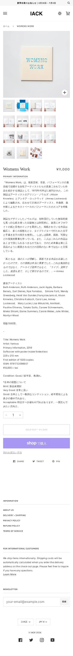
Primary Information (15, 176)
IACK (33, 632)
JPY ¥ (42, 622)
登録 (64, 601)
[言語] (59, 13)
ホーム (6, 26)
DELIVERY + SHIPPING (14, 515)
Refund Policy (11, 526)
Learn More (9, 574)
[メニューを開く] (9, 13)
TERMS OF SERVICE (13, 531)
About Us (8, 510)
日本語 (24, 622)
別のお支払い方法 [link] (12, 452)
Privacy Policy (11, 520)
